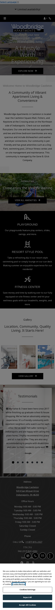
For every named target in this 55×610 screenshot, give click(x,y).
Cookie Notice (18, 584)
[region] (27, 587)
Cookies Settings (27, 589)
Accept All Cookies (27, 605)
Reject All (27, 597)
